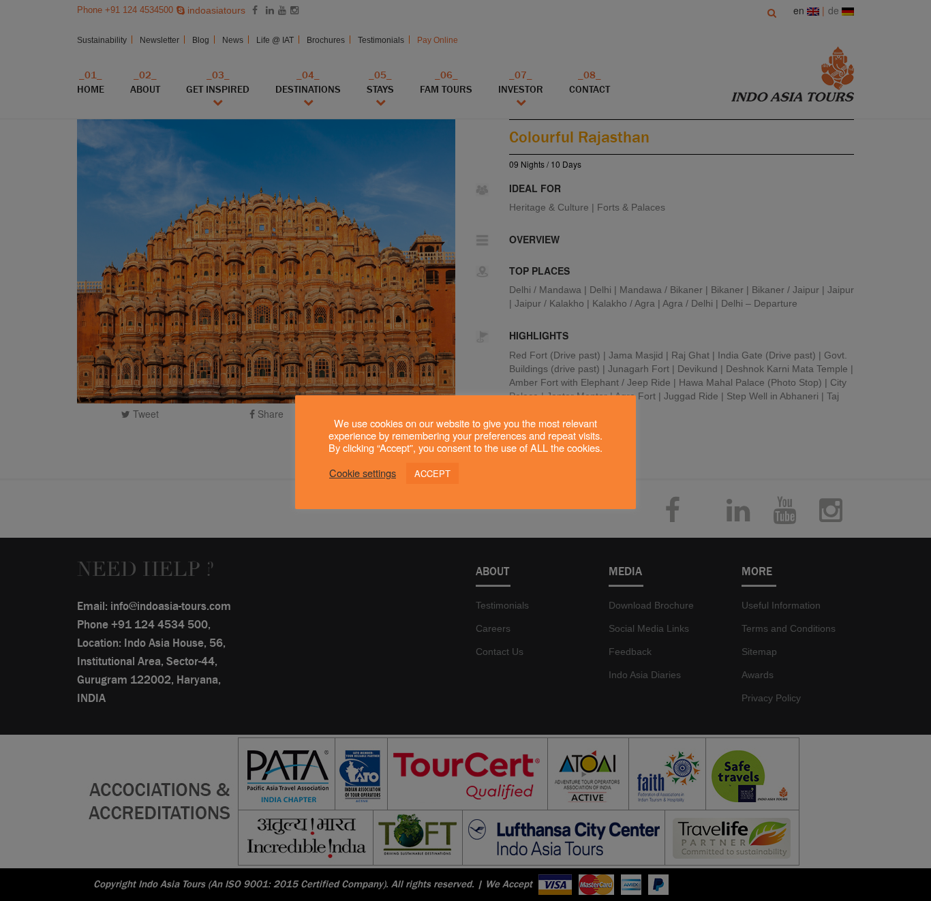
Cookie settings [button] (362, 473)
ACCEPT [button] (432, 473)
